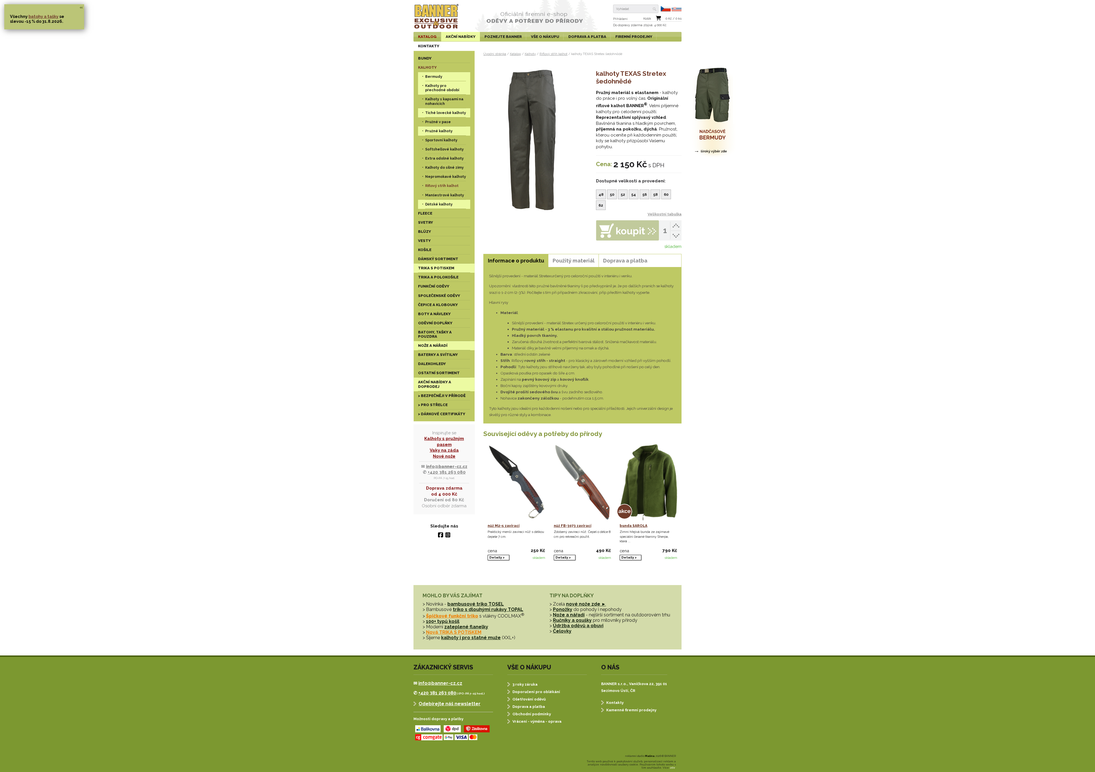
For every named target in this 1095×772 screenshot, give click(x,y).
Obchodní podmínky (531, 714)
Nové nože (444, 456)
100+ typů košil (442, 621)
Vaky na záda (444, 450)
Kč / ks (674, 19)
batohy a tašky (43, 16)
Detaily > (497, 557)
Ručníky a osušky (572, 620)
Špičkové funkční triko (452, 616)
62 (601, 205)
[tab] (515, 260)
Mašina (649, 756)
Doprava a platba (528, 706)
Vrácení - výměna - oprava (536, 721)
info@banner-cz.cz (446, 466)
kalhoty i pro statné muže (471, 637)
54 (633, 194)
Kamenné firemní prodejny (631, 710)
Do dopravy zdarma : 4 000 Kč (639, 25)
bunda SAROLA (633, 526)
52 (623, 194)
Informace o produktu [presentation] (516, 261)
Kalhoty (530, 54)
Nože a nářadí (569, 615)
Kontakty (615, 702)
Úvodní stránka (494, 54)
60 (666, 194)
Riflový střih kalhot (553, 54)
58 (655, 194)
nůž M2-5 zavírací (504, 526)
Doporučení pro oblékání (536, 692)
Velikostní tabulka (665, 214)
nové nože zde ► (586, 604)
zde (672, 767)
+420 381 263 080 (447, 472)
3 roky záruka (525, 684)
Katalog (515, 54)
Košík (647, 19)
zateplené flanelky (466, 627)
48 (601, 194)
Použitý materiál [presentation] (574, 261)
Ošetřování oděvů (529, 699)
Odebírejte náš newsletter (449, 703)
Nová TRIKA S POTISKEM (453, 632)
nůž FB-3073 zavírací (572, 526)
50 (612, 194)
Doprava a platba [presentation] (625, 261)
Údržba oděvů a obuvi (578, 625)
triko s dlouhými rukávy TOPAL (488, 609)
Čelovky (562, 631)
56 (644, 194)
